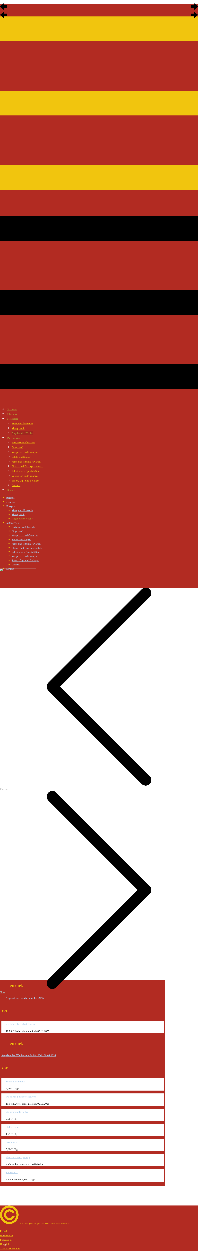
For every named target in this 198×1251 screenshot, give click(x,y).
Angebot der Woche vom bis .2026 (25, 998)
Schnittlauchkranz (15, 1081)
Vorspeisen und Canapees (25, 452)
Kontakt (11, 490)
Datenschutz (6, 1235)
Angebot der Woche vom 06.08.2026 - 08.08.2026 (28, 1055)
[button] (3, 6)
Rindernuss (12, 1172)
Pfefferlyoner (12, 1127)
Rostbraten (11, 1142)
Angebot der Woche (22, 433)
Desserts (16, 485)
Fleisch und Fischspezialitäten (27, 466)
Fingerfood (17, 447)
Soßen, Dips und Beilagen (25, 480)
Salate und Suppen (21, 456)
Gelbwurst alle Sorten (17, 1111)
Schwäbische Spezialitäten (25, 471)
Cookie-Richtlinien (10, 1248)
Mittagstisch (18, 428)
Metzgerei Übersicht (22, 423)
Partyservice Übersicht (23, 442)
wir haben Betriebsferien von (21, 1024)
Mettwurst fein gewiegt (18, 1157)
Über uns (12, 414)
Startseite (12, 409)
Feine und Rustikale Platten (26, 461)
